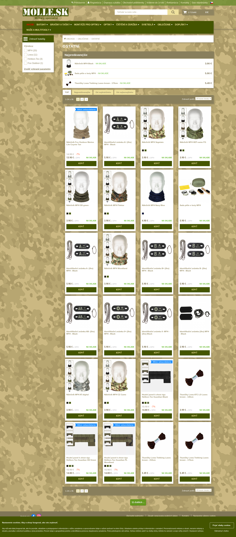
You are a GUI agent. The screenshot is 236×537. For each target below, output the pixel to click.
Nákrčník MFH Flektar (114, 205)
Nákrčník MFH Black (84, 63)
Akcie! (30, 24)
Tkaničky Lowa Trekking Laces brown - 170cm (96, 83)
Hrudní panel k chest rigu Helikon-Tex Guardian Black (155, 395)
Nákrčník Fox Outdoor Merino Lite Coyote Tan (80, 143)
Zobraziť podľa (188, 99)
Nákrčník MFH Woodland (115, 268)
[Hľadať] (173, 12)
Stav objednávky (200, 2)
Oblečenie (83, 39)
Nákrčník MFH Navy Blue (153, 205)
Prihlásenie (79, 2)
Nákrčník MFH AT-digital (77, 394)
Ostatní (96, 39)
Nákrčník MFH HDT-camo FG (193, 142)
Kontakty (185, 2)
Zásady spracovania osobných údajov (163, 516)
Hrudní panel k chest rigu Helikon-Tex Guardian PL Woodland (116, 460)
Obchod (70, 39)
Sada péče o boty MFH (85, 73)
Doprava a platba (112, 2)
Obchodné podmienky (133, 2)
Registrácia (95, 2)
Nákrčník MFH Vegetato (153, 142)
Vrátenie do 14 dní (155, 2)
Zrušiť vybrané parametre (37, 69)
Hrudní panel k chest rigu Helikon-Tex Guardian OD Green (81, 459)
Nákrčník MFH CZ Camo (115, 394)
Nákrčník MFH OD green (77, 205)
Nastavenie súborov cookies (204, 516)
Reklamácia (172, 2)
